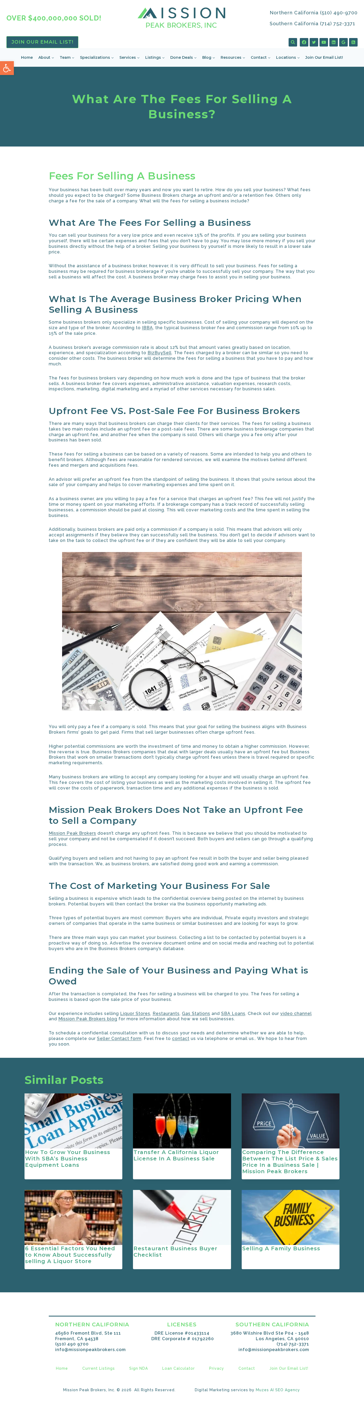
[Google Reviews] (343, 42)
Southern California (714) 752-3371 (312, 23)
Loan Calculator (178, 1368)
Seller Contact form (119, 1038)
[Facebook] (304, 42)
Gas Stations (196, 1013)
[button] (7, 68)
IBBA (147, 327)
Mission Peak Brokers (72, 833)
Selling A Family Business (281, 1249)
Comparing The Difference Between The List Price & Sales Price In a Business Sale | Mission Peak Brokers (290, 1162)
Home (27, 57)
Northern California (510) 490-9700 (314, 12)
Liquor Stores (135, 1013)
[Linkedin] (333, 42)
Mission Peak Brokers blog (87, 1018)
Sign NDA (138, 1368)
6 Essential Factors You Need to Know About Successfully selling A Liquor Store (70, 1255)
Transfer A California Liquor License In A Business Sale (176, 1155)
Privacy (216, 1368)
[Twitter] (314, 42)
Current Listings (98, 1368)
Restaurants (166, 1013)
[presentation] (74, 1120)
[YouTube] (323, 42)
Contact (246, 1368)
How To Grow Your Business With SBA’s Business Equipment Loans (67, 1158)
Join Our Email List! (42, 42)
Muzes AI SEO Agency (278, 1390)
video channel (296, 1013)
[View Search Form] (293, 42)
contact (180, 1038)
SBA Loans (233, 1013)
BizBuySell (160, 352)
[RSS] (353, 42)
